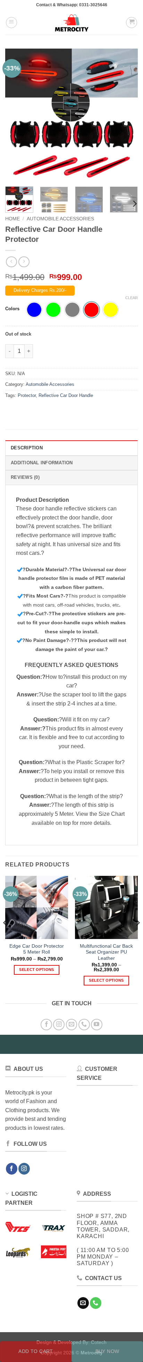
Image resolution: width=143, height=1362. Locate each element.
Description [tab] (27, 447)
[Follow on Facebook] (46, 1024)
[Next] (126, 115)
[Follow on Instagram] (59, 1024)
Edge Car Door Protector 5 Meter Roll (36, 949)
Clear (131, 298)
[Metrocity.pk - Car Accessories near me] (71, 22)
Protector (27, 395)
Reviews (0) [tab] (25, 477)
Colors (12, 308)
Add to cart (35, 1351)
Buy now (107, 1351)
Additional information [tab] (42, 462)
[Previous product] (23, 261)
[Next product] (11, 261)
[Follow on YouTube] (96, 1024)
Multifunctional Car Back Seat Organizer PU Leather (106, 952)
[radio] (34, 310)
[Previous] (16, 115)
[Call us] (84, 1024)
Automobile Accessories (60, 218)
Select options (36, 969)
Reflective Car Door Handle (66, 395)
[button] (11, 22)
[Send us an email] (71, 1024)
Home (12, 218)
